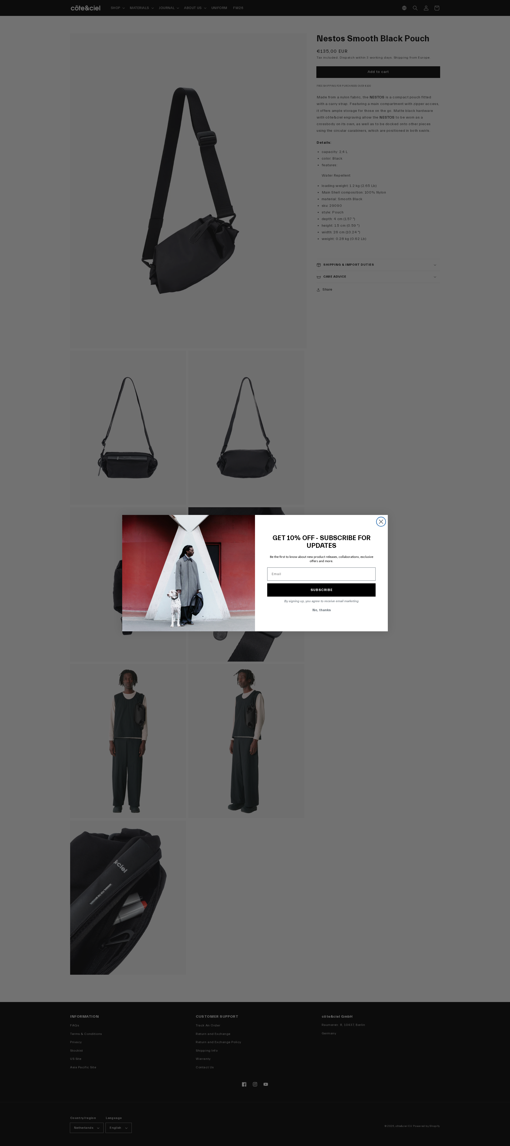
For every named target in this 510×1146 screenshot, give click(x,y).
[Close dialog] (381, 521)
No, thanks (321, 610)
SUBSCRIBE (322, 590)
